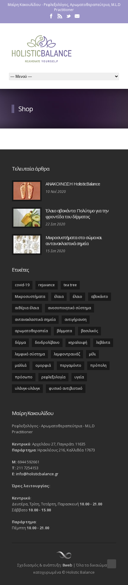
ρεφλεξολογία (53, 377)
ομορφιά (43, 365)
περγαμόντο (70, 365)
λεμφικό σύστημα (30, 354)
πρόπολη (98, 365)
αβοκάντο (99, 296)
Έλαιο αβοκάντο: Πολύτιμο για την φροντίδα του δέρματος (77, 213)
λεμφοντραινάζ (67, 354)
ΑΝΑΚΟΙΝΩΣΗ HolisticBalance (73, 184)
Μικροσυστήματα (30, 296)
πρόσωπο (23, 377)
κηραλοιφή (77, 342)
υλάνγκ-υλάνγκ (27, 388)
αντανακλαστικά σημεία (35, 319)
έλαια (59, 296)
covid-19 (22, 284)
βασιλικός (89, 330)
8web (67, 565)
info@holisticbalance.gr (37, 473)
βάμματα (64, 330)
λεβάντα (103, 342)
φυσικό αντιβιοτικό (65, 388)
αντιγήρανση (76, 319)
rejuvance (46, 284)
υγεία (79, 377)
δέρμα (20, 342)
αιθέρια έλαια (27, 307)
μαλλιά (20, 365)
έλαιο (77, 296)
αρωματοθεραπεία (31, 330)
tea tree (70, 284)
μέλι (92, 354)
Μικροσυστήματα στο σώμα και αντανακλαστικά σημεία (74, 240)
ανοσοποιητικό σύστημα (69, 307)
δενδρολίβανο (47, 342)
